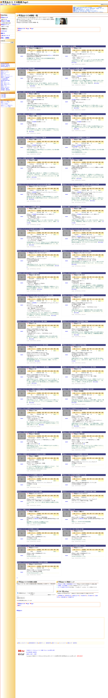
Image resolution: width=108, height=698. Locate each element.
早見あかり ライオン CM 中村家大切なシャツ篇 (74, 545)
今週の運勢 (3, 95)
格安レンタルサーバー (23, 643)
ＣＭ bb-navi (4, 31)
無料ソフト (3, 81)
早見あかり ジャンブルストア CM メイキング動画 (29, 491)
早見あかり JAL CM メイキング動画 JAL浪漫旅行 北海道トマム (32, 389)
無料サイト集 (3, 4)
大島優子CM (71, 597)
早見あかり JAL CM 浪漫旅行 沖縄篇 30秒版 (73, 295)
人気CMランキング (5, 35)
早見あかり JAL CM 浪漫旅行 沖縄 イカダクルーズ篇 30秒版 (32, 321)
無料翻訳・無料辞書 (5, 89)
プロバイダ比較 (4, 103)
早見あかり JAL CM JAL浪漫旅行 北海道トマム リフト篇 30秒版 (33, 367)
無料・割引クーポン (5, 83)
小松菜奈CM (83, 595)
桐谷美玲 (37, 518)
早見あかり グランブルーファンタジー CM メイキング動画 (76, 228)
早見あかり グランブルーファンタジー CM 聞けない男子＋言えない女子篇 (80, 184)
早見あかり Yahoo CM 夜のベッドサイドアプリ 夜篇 (30, 408)
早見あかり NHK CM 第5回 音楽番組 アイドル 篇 (74, 475)
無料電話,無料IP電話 (5, 80)
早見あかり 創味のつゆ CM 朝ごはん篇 (26, 91)
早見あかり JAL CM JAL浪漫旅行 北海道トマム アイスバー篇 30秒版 (79, 367)
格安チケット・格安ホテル (6, 105)
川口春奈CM (90, 595)
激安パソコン (55, 643)
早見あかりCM (16, 4)
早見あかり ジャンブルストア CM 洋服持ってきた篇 (75, 454)
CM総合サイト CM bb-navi (32, 650)
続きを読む (74, 62)
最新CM (3, 33)
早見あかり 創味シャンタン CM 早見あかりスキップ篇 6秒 (31, 137)
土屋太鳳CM (63, 597)
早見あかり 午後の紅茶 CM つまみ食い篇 (27, 432)
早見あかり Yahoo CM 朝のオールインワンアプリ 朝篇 (75, 408)
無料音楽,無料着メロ (5, 66)
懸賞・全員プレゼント (6, 84)
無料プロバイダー (5, 70)
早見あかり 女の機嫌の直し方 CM (25, 46)
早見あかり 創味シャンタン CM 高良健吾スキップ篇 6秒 (76, 137)
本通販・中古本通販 (62, 585)
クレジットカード (62, 643)
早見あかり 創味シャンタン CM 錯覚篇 (26, 114)
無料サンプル (4, 85)
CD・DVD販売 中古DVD (63, 587)
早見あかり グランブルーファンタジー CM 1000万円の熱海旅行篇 (33, 251)
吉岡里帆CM (61, 595)
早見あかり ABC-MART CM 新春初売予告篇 (28, 273)
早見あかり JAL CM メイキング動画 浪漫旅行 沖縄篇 (75, 321)
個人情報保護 (29, 652)
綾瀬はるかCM (75, 595)
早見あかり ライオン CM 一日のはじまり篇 (72, 529)
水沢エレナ (50, 55)
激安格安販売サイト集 (33, 643)
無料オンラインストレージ (6, 76)
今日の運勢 (3, 94)
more (21, 56)
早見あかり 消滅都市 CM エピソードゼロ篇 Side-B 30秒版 (31, 454)
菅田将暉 (34, 192)
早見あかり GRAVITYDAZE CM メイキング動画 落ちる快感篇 (32, 562)
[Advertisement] (7, 52)
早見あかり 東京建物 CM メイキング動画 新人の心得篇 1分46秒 (77, 389)
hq (54, 74)
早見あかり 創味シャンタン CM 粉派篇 (71, 206)
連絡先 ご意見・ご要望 (31, 654)
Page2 (28, 28)
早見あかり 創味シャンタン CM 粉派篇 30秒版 (28, 206)
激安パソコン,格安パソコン (7, 101)
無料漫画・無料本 (5, 88)
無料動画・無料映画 (5, 65)
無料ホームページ (5, 72)
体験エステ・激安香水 (72, 643)
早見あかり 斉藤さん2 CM (23, 509)
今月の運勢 (3, 97)
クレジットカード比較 (6, 106)
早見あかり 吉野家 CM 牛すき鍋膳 (25, 158)
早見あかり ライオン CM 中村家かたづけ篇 (27, 529)
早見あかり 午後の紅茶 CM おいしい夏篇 (72, 432)
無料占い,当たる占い (5, 87)
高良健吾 (79, 76)
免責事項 (35, 652)
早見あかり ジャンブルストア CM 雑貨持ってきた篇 (30, 475)
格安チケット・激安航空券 (45, 643)
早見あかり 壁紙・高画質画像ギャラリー (67, 584)
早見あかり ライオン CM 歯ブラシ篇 (26, 545)
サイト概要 (40, 650)
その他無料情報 (4, 79)
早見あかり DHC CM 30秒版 (69, 46)
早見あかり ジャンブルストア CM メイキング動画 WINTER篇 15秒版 (79, 491)
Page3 (32, 28)
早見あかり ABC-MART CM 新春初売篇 (71, 273)
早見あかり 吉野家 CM (67, 158)
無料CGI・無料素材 (5, 77)
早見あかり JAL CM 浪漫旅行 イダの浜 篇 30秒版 (74, 345)
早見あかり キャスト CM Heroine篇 (25, 68)
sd (55, 74)
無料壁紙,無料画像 (5, 63)
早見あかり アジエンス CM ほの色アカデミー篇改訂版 (30, 228)
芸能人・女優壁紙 (5, 37)
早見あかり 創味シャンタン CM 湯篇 (71, 91)
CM (10, 4)
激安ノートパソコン (5, 102)
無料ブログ (3, 73)
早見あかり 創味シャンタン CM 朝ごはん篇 (72, 68)
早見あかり (19, 610)
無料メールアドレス (5, 74)
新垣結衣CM (68, 595)
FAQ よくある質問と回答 (49, 650)
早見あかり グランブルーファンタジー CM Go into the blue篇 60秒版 (34, 184)
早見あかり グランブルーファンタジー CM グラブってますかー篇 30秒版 (35, 295)
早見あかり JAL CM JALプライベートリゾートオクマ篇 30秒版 (32, 345)
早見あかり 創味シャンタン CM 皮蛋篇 (71, 114)
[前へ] (19, 30)
